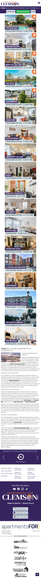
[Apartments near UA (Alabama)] (20, 575)
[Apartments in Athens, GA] (20, 569)
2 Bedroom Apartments (18, 477)
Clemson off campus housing (17, 364)
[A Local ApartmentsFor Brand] (20, 526)
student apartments (14, 380)
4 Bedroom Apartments (18, 469)
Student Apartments (31, 473)
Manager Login (21, 513)
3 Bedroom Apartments (31, 469)
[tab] (20, 458)
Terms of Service (13, 503)
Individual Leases (6, 468)
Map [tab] (33, 11)
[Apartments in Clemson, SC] (10, 3)
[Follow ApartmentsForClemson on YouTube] (14, 489)
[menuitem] (7, 468)
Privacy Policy (28, 503)
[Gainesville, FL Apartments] (20, 546)
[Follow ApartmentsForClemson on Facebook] (18, 489)
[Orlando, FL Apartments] (20, 541)
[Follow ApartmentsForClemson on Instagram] (22, 489)
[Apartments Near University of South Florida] (20, 564)
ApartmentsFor (5, 532)
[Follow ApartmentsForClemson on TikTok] (26, 489)
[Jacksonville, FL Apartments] (20, 552)
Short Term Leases (7, 473)
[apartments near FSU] (20, 558)
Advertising (21, 509)
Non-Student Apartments (31, 477)
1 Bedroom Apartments (18, 473)
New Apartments (6, 471)
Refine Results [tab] (23, 11)
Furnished (4, 476)
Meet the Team (21, 517)
